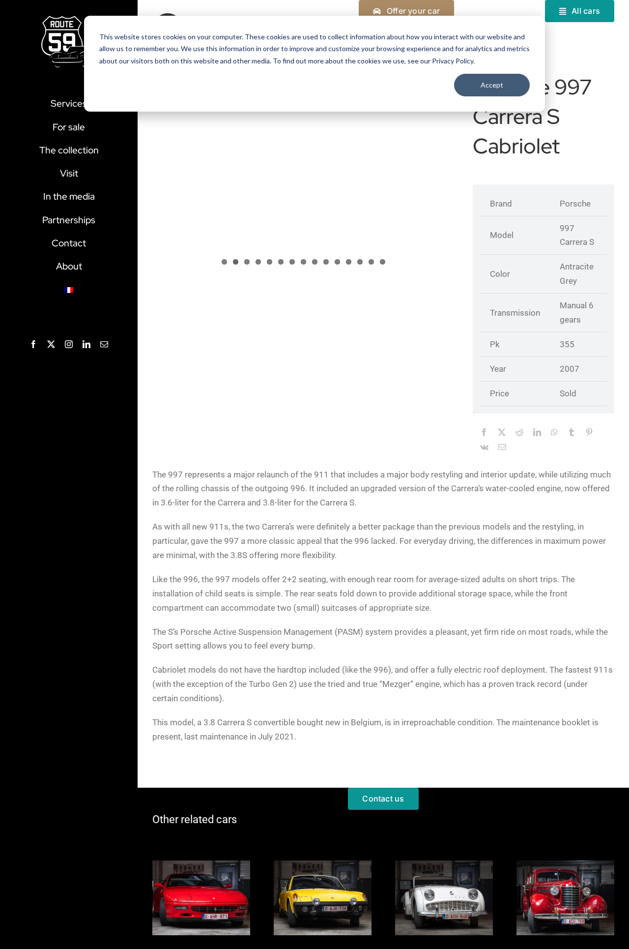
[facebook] (33, 344)
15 (382, 262)
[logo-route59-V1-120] (68, 18)
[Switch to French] (69, 290)
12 (348, 262)
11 (337, 262)
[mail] (104, 344)
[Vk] (484, 448)
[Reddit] (519, 433)
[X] (502, 433)
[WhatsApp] (554, 433)
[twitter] (51, 344)
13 (360, 262)
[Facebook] (484, 433)
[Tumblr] (571, 433)
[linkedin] (86, 344)
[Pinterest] (589, 433)
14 (371, 262)
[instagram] (69, 344)
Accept (492, 85)
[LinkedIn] (537, 433)
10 (326, 262)
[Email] (502, 448)
